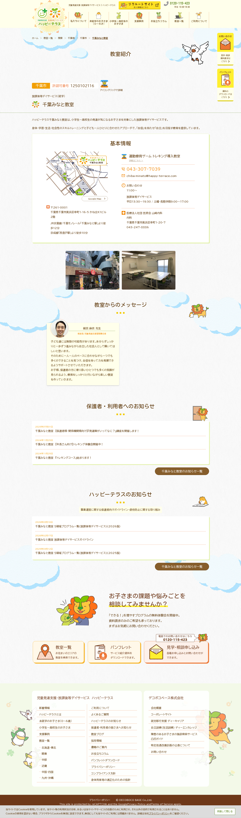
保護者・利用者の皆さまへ (111, 727)
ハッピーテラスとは (50, 714)
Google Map (94, 199)
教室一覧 (48, 38)
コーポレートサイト (161, 714)
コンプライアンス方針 (103, 773)
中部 (44, 759)
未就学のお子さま (55, 721)
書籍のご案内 (99, 747)
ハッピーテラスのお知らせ (106, 721)
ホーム (35, 38)
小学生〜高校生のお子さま (54, 727)
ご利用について (100, 708)
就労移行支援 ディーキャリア (167, 721)
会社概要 (156, 708)
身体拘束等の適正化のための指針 (111, 780)
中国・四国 (47, 772)
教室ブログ (97, 734)
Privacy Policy (136, 804)
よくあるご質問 (100, 714)
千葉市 (83, 38)
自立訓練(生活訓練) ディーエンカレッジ (174, 727)
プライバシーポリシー (103, 767)
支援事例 (44, 734)
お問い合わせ (159, 752)
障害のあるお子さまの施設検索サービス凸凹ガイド (174, 736)
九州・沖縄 (47, 778)
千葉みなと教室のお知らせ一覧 (182, 471)
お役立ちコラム (100, 753)
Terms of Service (162, 804)
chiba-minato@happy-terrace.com (152, 176)
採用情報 (96, 740)
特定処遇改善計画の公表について (170, 745)
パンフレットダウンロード (105, 760)
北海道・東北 (49, 747)
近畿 (44, 766)
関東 (60, 38)
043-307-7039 (144, 169)
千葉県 (71, 38)
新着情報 (44, 708)
